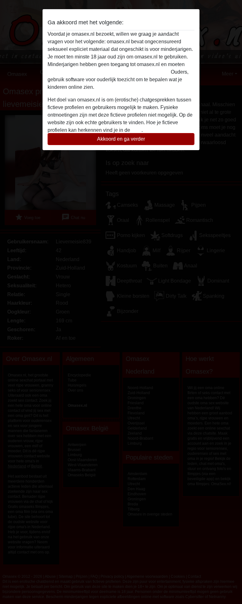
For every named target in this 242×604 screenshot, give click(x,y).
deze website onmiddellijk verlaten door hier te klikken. (109, 72)
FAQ (136, 130)
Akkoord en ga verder (121, 139)
